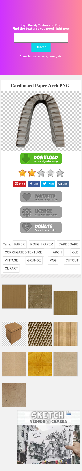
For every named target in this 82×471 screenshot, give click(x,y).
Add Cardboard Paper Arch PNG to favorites (41, 197)
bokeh (52, 56)
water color (40, 56)
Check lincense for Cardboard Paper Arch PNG (41, 212)
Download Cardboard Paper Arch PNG (41, 158)
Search (41, 47)
